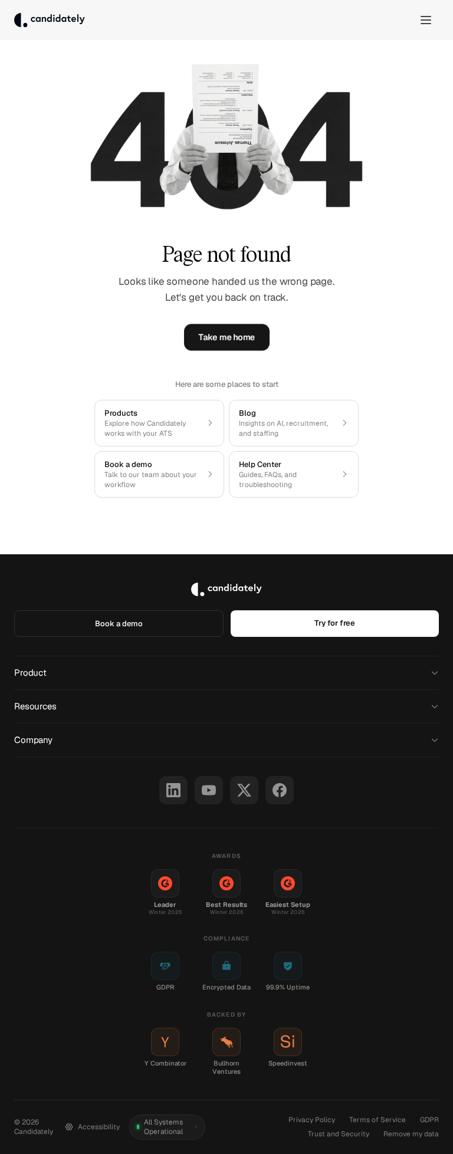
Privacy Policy (311, 1120)
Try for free (334, 623)
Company (33, 739)
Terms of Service (377, 1120)
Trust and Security (338, 1134)
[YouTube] (209, 790)
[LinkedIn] (173, 790)
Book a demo (119, 624)
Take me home (226, 337)
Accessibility (99, 1127)
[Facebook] (279, 790)
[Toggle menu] (426, 20)
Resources (35, 706)
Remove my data (411, 1134)
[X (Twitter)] (244, 790)
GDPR (429, 1120)
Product (30, 672)
